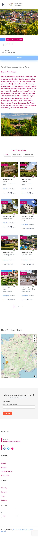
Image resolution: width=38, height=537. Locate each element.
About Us (3, 467)
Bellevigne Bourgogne (28, 288)
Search (19, 58)
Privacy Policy (5, 475)
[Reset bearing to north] (34, 341)
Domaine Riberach (8, 288)
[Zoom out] (34, 338)
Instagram (4, 500)
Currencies (4, 513)
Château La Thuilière (27, 217)
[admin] (14, 176)
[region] (19, 356)
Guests (7, 51)
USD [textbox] (4, 516)
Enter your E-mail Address (10, 404)
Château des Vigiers (8, 252)
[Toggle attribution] (35, 376)
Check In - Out (9, 44)
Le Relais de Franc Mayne (8, 180)
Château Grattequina (9, 217)
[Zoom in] (34, 336)
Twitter (3, 496)
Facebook (4, 492)
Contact (3, 463)
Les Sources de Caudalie (26, 180)
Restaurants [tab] (18, 40)
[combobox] (10, 516)
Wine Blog (4, 488)
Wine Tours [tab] (10, 40)
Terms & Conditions (6, 471)
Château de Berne (27, 252)
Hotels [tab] (3, 40)
